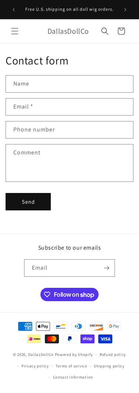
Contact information (73, 377)
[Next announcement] (125, 9)
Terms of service (71, 366)
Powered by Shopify (74, 354)
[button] (15, 31)
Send (28, 201)
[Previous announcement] (14, 9)
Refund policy (113, 354)
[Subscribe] (106, 268)
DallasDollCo (41, 354)
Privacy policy (35, 366)
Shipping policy (109, 366)
